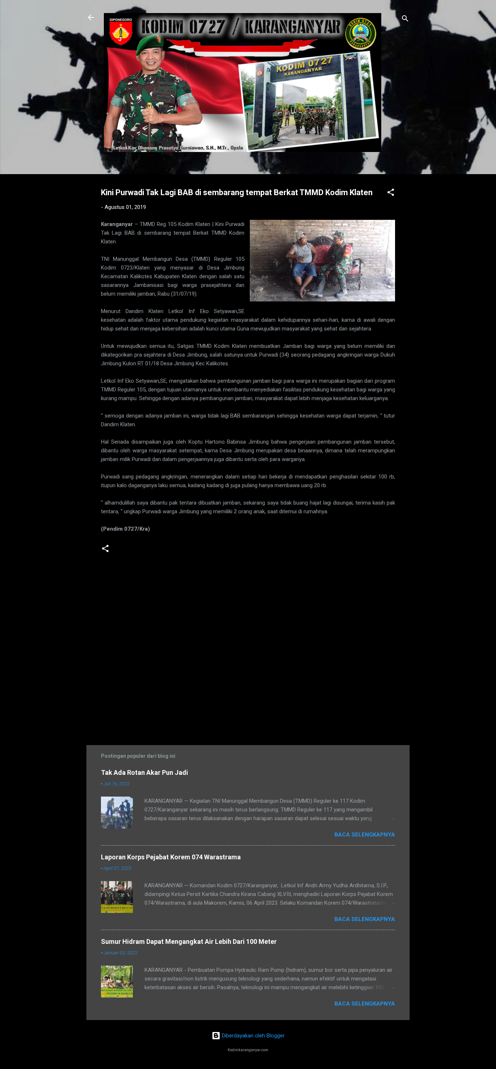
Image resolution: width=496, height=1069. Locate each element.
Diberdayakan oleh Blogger (252, 1035)
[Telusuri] (405, 20)
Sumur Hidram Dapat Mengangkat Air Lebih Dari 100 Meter (189, 941)
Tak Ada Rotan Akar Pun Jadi (144, 772)
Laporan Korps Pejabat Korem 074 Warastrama (171, 857)
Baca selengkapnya (364, 834)
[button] (390, 193)
